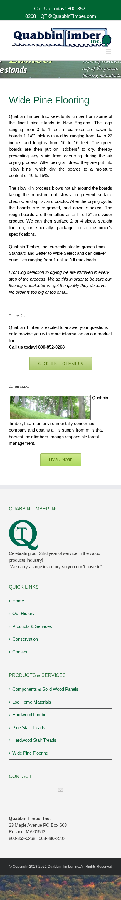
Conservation (25, 638)
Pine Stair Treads (28, 727)
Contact (19, 651)
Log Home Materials (31, 701)
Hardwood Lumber (30, 714)
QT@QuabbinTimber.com (68, 16)
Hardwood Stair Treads (34, 740)
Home (18, 600)
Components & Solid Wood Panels (45, 689)
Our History (23, 613)
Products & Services (32, 626)
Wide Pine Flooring (30, 752)
